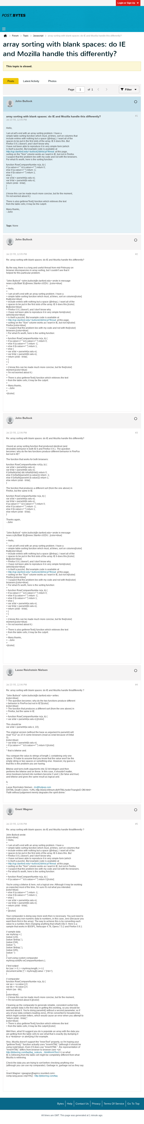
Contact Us (82, 1103)
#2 (136, 254)
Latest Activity (31, 81)
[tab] (11, 81)
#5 (136, 824)
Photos (52, 81)
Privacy (96, 1103)
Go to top (133, 1103)
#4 (136, 684)
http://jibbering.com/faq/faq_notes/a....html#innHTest (32, 1052)
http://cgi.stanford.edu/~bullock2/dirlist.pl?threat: (30, 151)
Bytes (60, 1103)
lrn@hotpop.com (42, 787)
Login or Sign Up (126, 3)
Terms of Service (114, 1103)
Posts (11, 81)
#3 (136, 432)
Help (69, 1103)
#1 (136, 116)
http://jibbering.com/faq (46, 1076)
